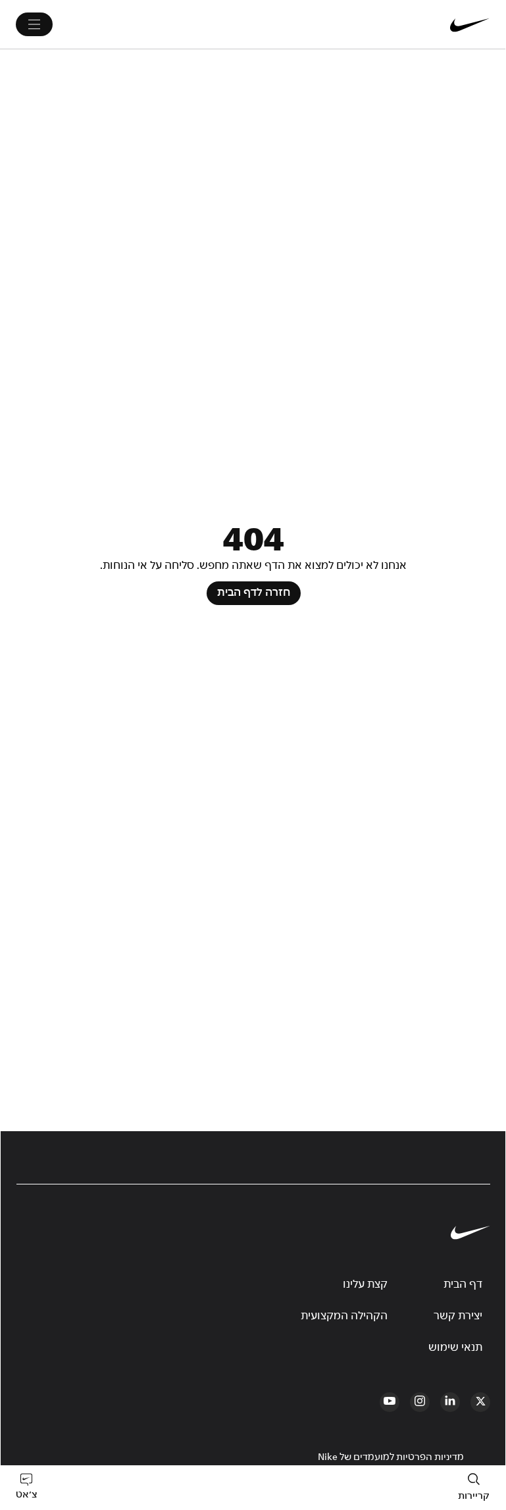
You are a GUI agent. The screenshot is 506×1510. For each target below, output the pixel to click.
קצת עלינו (365, 1284)
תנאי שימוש (455, 1347)
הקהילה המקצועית (344, 1316)
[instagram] (420, 1402)
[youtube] (389, 1402)
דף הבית (462, 1284)
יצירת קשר (458, 1316)
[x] (480, 1402)
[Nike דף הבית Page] (391, 24)
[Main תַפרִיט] (34, 24)
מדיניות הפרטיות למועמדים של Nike (391, 1457)
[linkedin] (450, 1402)
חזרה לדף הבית (253, 593)
